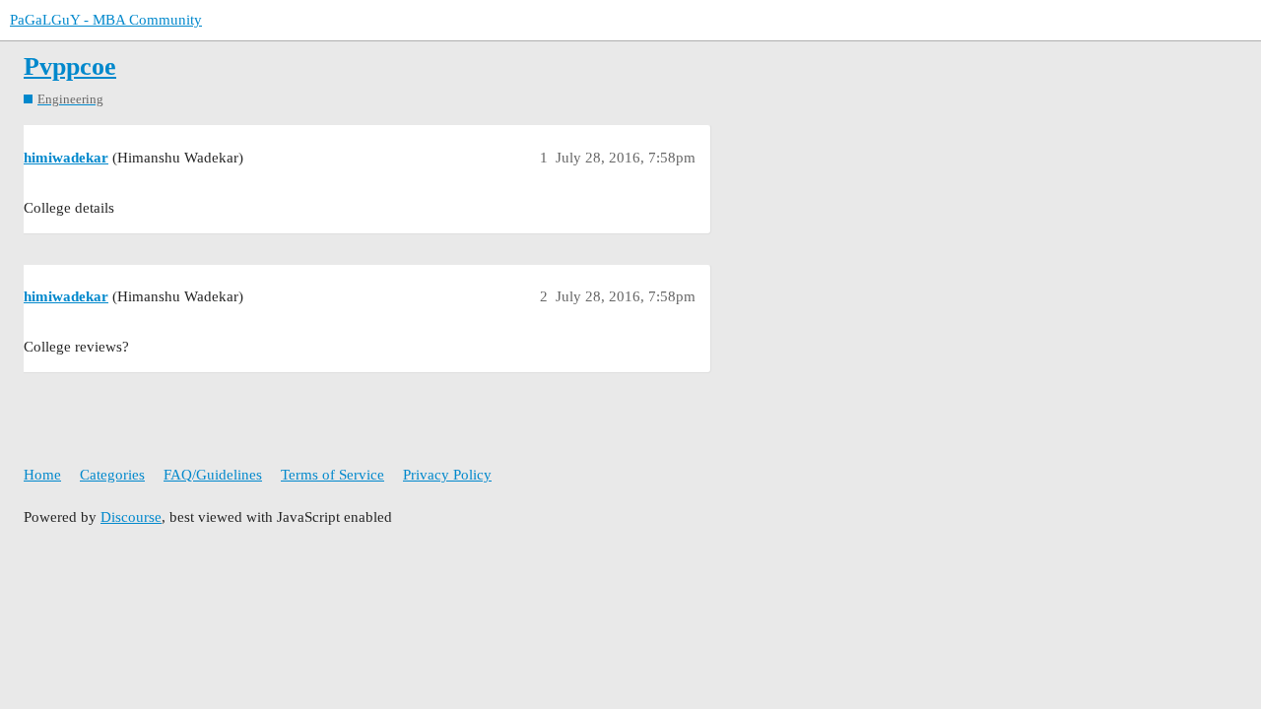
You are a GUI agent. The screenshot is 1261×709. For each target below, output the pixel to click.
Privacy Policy (447, 475)
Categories (112, 475)
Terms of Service (332, 475)
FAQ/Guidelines (213, 475)
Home (42, 475)
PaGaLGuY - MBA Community (106, 20)
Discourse (131, 517)
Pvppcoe (70, 66)
